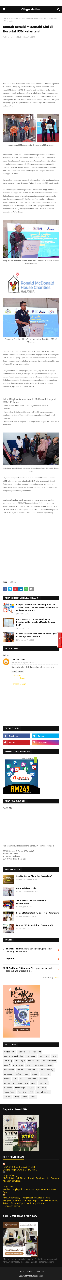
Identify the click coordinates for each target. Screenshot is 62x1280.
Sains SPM (22, 1092)
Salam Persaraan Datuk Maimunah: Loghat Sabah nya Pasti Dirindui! (36, 635)
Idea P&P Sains (35, 1052)
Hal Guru (19, 18)
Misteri (34, 1074)
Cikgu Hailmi (31, 9)
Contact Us (39, 1271)
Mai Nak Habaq (43, 1092)
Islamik (7, 1079)
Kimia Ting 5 (20, 1087)
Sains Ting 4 (31, 1070)
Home (21, 1271)
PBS (15, 1079)
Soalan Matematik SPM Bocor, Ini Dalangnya (37, 913)
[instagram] (45, 742)
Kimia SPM (45, 1074)
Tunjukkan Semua (12, 1206)
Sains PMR (43, 1083)
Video (28, 1065)
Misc (26, 1074)
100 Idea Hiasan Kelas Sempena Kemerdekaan (31, 902)
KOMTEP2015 (33, 1061)
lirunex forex (18, 659)
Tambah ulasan (19, 684)
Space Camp (9, 1092)
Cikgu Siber (8, 1186)
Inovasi (20, 1070)
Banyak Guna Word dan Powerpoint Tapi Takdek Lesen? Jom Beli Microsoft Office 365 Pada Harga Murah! (37, 607)
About (29, 1271)
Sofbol (18, 1074)
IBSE (31, 1092)
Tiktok (32, 1096)
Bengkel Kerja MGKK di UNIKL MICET (20, 1169)
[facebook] (16, 735)
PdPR (25, 1096)
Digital (31, 1087)
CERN (33, 1083)
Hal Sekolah (9, 1070)
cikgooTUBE (9, 1083)
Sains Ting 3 (44, 1056)
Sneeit (56, 977)
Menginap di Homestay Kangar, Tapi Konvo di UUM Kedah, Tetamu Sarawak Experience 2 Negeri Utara (30, 1202)
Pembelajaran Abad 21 (13, 1056)
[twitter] (45, 735)
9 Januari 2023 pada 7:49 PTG (24, 663)
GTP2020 (8, 1087)
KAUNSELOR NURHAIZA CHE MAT (19, 1167)
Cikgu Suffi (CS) (10, 1175)
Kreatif (7, 1065)
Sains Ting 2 (20, 1061)
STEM (54, 1056)
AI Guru (7, 1096)
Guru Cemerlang (46, 1070)
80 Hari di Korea (49, 1061)
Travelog (8, 1061)
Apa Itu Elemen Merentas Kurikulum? (34, 876)
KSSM (50, 1065)
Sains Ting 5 (31, 1079)
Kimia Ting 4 (23, 1083)
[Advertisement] (31, 61)
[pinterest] (16, 742)
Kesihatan (8, 1074)
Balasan (17, 675)
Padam (20, 671)
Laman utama (8, 18)
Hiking (16, 1096)
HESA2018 (41, 1087)
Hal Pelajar (31, 1056)
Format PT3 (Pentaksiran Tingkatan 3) (34, 925)
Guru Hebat (18, 1065)
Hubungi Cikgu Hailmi (26, 888)
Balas (14, 671)
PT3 (21, 1079)
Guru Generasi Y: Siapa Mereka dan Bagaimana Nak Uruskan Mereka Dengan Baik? (36, 622)
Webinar (43, 1079)
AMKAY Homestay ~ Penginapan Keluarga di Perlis (26, 1197)
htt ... (5, 963)
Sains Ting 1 (39, 1065)
